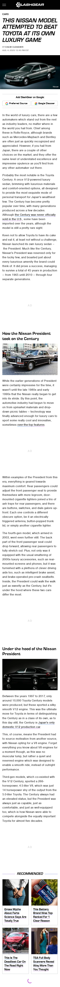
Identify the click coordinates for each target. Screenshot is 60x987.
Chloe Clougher (14, 47)
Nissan (55, 87)
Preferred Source (18, 103)
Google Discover (46, 103)
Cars (5, 14)
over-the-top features (30, 425)
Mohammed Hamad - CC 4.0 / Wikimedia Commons (35, 373)
